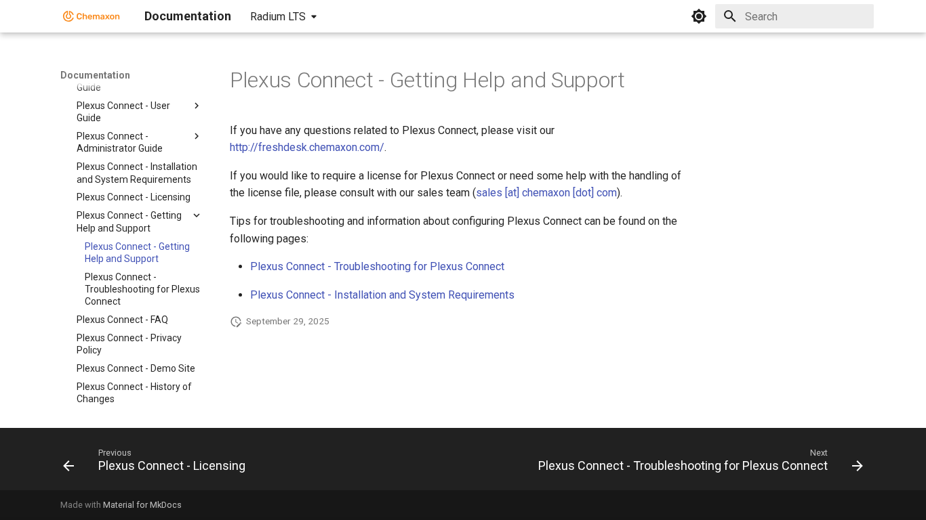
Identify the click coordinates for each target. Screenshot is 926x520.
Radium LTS (278, 16)
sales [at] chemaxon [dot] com (546, 192)
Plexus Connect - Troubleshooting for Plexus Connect (377, 266)
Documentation (95, 75)
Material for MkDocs (142, 505)
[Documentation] (91, 16)
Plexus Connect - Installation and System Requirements (382, 294)
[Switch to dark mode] (698, 16)
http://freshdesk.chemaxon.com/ (307, 147)
